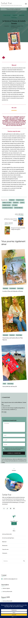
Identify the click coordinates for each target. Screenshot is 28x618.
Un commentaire (14, 27)
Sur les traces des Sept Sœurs (8, 538)
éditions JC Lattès (7, 202)
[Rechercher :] (12, 561)
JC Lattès (15, 205)
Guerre (22, 202)
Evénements (4, 553)
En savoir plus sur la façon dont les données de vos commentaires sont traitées (14, 460)
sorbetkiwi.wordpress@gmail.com (10, 578)
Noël (4, 383)
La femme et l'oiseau (7, 207)
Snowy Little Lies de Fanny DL (10, 386)
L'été (14, 523)
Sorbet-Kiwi (6, 26)
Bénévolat (5, 288)
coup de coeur (17, 139)
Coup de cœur (20, 200)
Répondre (4, 412)
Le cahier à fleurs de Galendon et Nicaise (13, 291)
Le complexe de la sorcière (8, 188)
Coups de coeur (7, 15)
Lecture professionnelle (7, 534)
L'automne (15, 15)
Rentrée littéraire (18, 207)
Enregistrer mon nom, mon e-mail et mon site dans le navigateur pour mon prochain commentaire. (14, 448)
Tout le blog (14, 17)
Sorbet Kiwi (6, 3)
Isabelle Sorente (6, 205)
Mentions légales (6, 588)
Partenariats (21, 15)
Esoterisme (15, 202)
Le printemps (12, 288)
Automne (12, 200)
